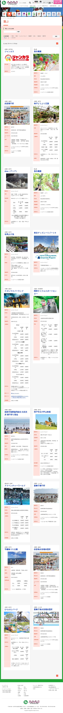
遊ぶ (25, 687)
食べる (25, 690)
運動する (20, 688)
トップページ (14, 5)
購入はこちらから (15, 393)
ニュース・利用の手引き (43, 5)
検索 (18, 31)
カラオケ (14, 37)
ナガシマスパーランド (14, 290)
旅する (25, 688)
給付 (59, 5)
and (6, 37)
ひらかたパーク (11, 608)
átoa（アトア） (11, 170)
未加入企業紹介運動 (7, 692)
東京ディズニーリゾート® (45, 233)
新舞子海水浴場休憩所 (43, 608)
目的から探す (32, 5)
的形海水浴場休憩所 (42, 548)
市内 (13, 36)
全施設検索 (26, 695)
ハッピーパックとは (24, 5)
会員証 (19, 695)
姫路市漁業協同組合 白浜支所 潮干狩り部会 (16, 412)
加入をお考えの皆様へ (7, 690)
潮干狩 (44, 36)
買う (25, 692)
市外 (17, 36)
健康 (19, 692)
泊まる (19, 690)
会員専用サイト (52, 685)
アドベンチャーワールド (15, 485)
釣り (35, 36)
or (8, 37)
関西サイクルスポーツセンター (45, 291)
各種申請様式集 (53, 5)
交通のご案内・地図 (53, 690)
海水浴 (39, 36)
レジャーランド (23, 36)
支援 (25, 693)
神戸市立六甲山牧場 (42, 411)
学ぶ (19, 693)
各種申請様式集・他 (37, 687)
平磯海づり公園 (11, 548)
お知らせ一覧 (5, 686)
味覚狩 (30, 36)
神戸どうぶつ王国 (41, 103)
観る (19, 687)
